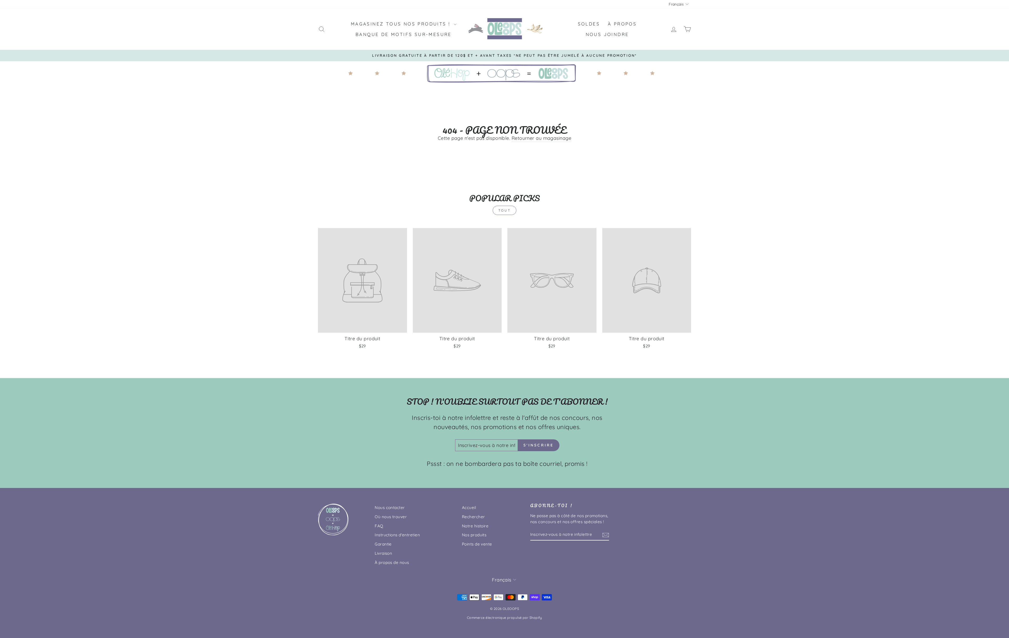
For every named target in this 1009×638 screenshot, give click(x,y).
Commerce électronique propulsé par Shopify (504, 617)
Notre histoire (475, 525)
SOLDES (589, 24)
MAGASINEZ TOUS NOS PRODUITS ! (401, 24)
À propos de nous (392, 562)
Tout (504, 210)
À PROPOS (622, 24)
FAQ (379, 525)
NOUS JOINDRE (607, 34)
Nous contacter (390, 507)
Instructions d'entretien (397, 534)
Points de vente (477, 544)
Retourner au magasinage (541, 138)
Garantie (383, 544)
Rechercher (473, 516)
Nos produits (474, 534)
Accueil (469, 507)
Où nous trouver (391, 516)
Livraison (383, 553)
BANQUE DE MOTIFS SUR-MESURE (404, 34)
